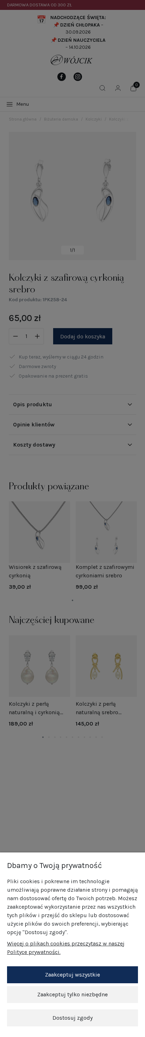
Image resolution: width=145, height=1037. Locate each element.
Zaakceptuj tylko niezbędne (72, 994)
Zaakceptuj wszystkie (72, 974)
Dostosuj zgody (72, 1017)
